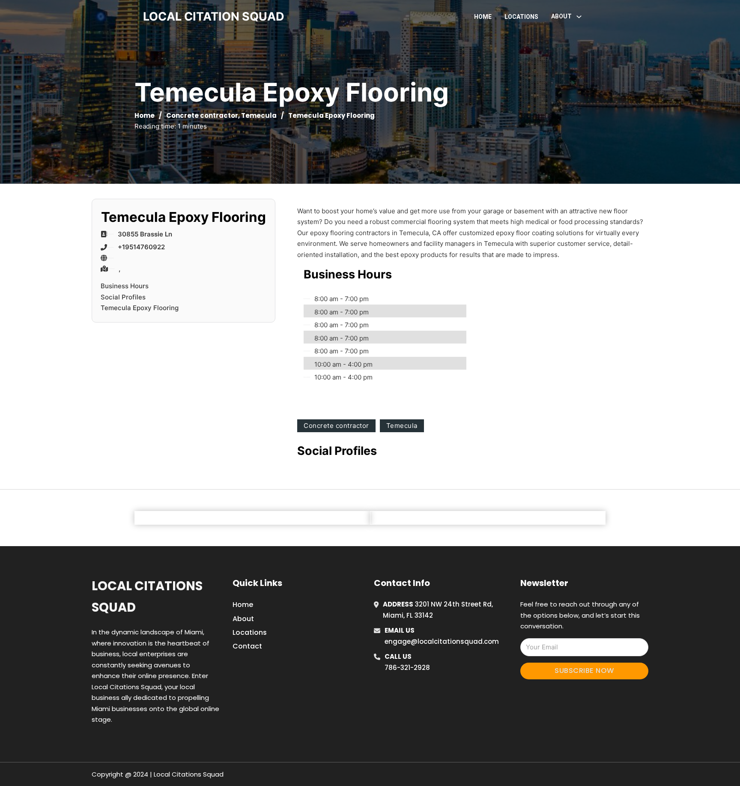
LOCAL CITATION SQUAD (213, 16)
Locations (521, 16)
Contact (247, 646)
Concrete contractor (202, 115)
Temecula (259, 115)
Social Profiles (123, 297)
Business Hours (125, 286)
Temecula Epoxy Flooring (140, 308)
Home (483, 16)
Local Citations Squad (147, 596)
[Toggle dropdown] (579, 17)
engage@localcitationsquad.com (442, 641)
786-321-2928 (407, 667)
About (243, 619)
